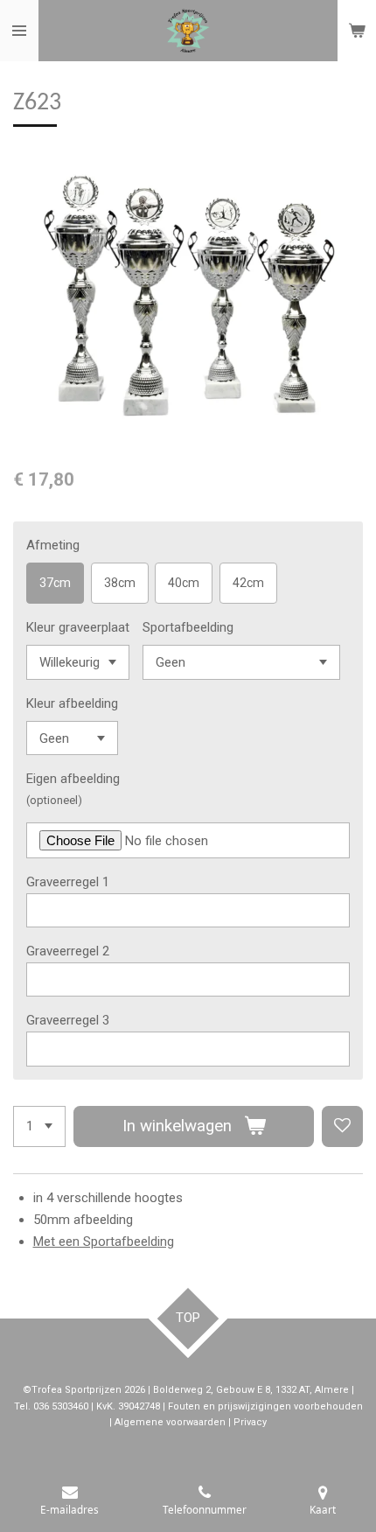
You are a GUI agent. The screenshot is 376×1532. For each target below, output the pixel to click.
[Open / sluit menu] (19, 30)
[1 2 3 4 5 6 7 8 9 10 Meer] (39, 1126)
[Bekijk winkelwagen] (357, 30)
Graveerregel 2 (67, 951)
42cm (248, 583)
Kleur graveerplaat (77, 627)
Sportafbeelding (188, 627)
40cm (183, 583)
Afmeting (53, 545)
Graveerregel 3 (67, 1020)
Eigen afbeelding (73, 779)
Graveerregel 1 (67, 882)
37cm (55, 583)
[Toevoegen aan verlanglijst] (342, 1126)
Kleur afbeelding (72, 703)
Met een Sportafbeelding (103, 1241)
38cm (120, 583)
